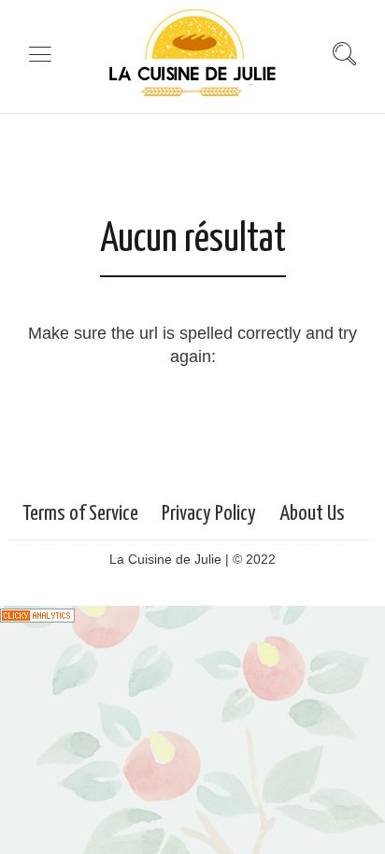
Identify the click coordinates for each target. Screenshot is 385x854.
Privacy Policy (209, 514)
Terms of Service (80, 514)
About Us (312, 514)
